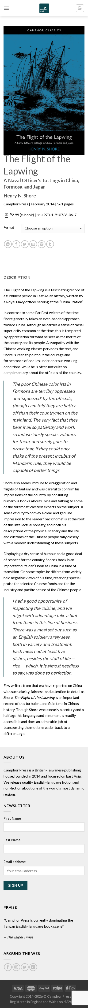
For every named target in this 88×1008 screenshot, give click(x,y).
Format (9, 227)
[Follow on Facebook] (8, 967)
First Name (12, 818)
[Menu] (6, 8)
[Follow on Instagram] (16, 967)
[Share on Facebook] (16, 244)
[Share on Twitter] (25, 244)
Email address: (15, 862)
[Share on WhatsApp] (8, 244)
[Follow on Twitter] (25, 967)
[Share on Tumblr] (50, 244)
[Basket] (80, 8)
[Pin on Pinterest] (42, 244)
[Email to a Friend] (33, 244)
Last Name (12, 840)
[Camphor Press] (44, 8)
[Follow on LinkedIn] (33, 967)
